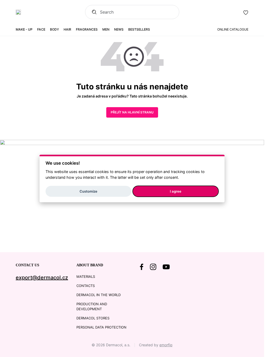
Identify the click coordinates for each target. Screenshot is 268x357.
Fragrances (87, 29)
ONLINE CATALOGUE (232, 29)
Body (54, 29)
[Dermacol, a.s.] (18, 12)
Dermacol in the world (98, 295)
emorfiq (165, 345)
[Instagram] (153, 267)
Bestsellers (139, 29)
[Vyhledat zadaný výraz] (92, 12)
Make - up (24, 29)
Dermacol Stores (92, 318)
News (119, 29)
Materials (85, 276)
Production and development (91, 306)
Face (41, 29)
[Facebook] (141, 267)
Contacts (85, 286)
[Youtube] (166, 267)
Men (105, 29)
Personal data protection (101, 327)
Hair (67, 29)
